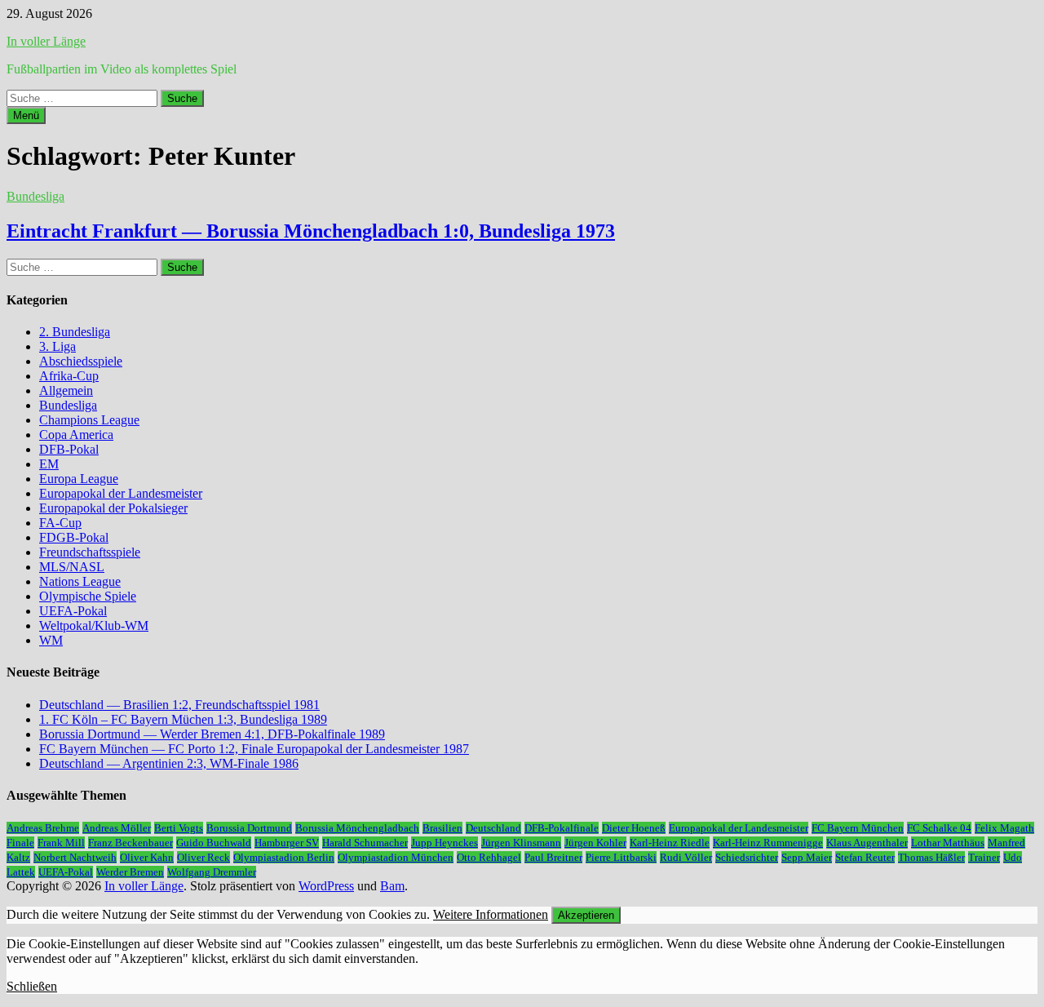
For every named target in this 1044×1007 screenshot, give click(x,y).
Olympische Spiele (87, 596)
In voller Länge (46, 41)
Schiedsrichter (746, 857)
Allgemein (66, 390)
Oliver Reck (203, 857)
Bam (392, 886)
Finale (20, 842)
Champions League (89, 420)
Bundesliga (35, 196)
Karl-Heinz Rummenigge (768, 842)
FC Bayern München (858, 828)
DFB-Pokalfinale (561, 828)
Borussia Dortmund (249, 828)
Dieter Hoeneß (634, 828)
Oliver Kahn (147, 857)
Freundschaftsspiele (89, 552)
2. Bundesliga (74, 332)
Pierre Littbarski (621, 857)
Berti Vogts (178, 828)
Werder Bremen (130, 872)
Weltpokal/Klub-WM (93, 625)
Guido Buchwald (213, 842)
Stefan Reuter (865, 857)
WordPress (326, 886)
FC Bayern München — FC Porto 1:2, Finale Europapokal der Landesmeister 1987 (254, 749)
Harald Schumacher (365, 842)
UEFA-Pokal (73, 611)
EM (49, 464)
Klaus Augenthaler (867, 842)
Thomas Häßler (931, 857)
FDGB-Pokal (73, 537)
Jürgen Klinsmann (521, 842)
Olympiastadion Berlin (283, 857)
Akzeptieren (586, 915)
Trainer (984, 857)
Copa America (76, 434)
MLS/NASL (71, 567)
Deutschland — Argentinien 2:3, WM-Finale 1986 (169, 763)
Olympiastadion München (395, 857)
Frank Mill (61, 842)
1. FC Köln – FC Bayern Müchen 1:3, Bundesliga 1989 (183, 719)
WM (51, 640)
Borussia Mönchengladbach (357, 828)
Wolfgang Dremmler (211, 872)
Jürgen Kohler (595, 842)
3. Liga (57, 346)
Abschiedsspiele (80, 361)
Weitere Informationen (490, 914)
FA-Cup (60, 523)
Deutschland (493, 828)
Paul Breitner (553, 857)
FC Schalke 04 (939, 828)
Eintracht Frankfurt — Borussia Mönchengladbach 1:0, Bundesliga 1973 (311, 231)
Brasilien (442, 828)
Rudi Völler (686, 857)
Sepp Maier (806, 857)
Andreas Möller (116, 828)
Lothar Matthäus (947, 842)
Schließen (32, 986)
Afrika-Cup (69, 376)
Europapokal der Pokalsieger (113, 508)
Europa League (78, 479)
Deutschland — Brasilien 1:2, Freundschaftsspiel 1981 (179, 705)
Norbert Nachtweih (75, 857)
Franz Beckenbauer (130, 842)
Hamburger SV (286, 842)
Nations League (80, 581)
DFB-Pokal (69, 449)
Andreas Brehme (43, 828)
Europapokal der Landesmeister (120, 493)
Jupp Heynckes (444, 842)
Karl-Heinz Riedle (670, 842)
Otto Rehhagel (489, 857)
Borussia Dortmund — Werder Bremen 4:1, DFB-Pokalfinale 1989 (212, 734)
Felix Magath (1004, 828)
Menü (26, 115)
